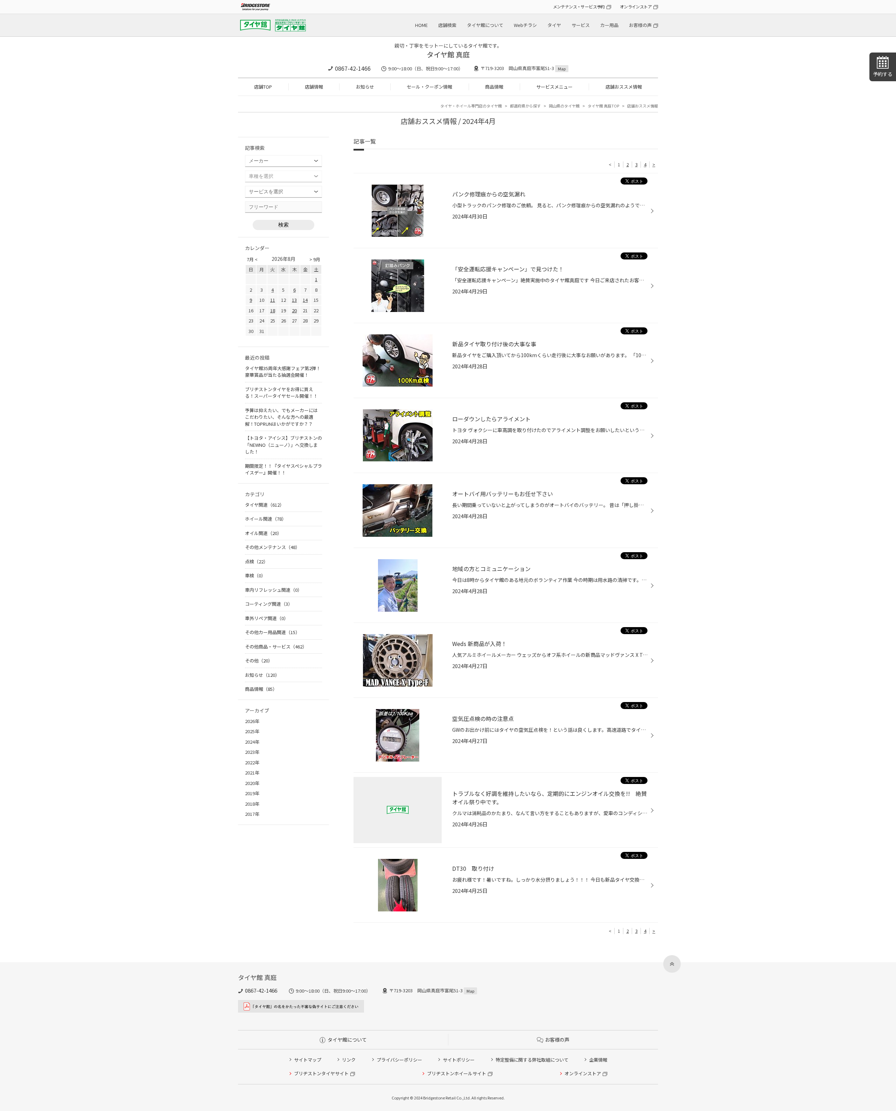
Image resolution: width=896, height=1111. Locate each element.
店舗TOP (263, 86)
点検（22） (256, 561)
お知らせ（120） (262, 675)
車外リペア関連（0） (266, 618)
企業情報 (598, 1059)
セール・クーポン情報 (429, 86)
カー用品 (609, 25)
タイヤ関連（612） (264, 504)
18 (272, 310)
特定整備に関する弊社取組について (532, 1059)
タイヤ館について (485, 25)
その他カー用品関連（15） (272, 632)
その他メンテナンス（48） (272, 547)
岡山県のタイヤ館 (564, 106)
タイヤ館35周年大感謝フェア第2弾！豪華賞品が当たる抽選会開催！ (283, 372)
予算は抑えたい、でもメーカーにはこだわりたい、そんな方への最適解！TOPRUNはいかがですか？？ (281, 417)
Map (562, 68)
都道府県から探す (525, 106)
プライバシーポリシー (399, 1059)
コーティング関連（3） (269, 603)
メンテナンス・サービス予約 (579, 6)
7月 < (252, 259)
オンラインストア (636, 6)
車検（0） (255, 575)
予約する (882, 73)
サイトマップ (307, 1059)
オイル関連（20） (263, 533)
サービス (581, 25)
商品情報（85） (261, 689)
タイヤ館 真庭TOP (603, 106)
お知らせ (365, 86)
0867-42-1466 (353, 68)
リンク (349, 1059)
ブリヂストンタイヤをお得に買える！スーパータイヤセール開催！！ (281, 393)
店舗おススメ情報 (624, 86)
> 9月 (314, 259)
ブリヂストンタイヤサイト (321, 1073)
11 (272, 300)
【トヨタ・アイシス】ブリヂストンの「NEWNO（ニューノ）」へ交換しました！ (283, 445)
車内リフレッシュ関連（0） (273, 589)
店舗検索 (447, 25)
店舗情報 (314, 86)
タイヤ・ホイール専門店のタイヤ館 (471, 106)
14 (305, 300)
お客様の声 (640, 25)
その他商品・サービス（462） (276, 646)
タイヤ (554, 25)
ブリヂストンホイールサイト (456, 1073)
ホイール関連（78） (265, 518)
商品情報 (494, 86)
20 (294, 310)
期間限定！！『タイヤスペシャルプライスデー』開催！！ (283, 469)
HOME (421, 25)
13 (294, 300)
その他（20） (259, 660)
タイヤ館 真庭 (448, 54)
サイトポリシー (459, 1059)
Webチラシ (525, 25)
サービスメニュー (554, 86)
